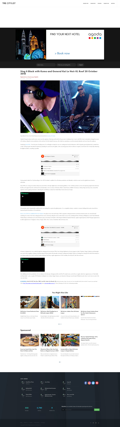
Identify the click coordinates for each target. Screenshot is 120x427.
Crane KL (69, 382)
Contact (30, 422)
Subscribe (97, 409)
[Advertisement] (60, 17)
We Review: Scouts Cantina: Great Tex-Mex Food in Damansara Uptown (89, 313)
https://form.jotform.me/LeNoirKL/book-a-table (32, 283)
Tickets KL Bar (29, 394)
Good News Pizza (30, 382)
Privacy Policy (36, 422)
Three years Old (70, 394)
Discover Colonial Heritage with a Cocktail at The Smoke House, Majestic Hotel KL (89, 350)
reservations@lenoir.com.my (49, 283)
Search (81, 65)
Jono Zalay (47, 382)
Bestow (68, 388)
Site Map (43, 422)
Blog (21, 422)
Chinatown (28, 383)
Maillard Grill (29, 388)
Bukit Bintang (69, 390)
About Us (26, 422)
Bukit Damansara (29, 390)
